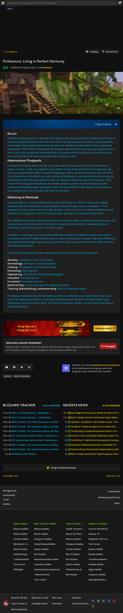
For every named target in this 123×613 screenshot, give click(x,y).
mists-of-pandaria (22, 376)
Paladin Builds (96, 564)
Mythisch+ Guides (22, 544)
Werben (77, 597)
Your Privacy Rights (20, 603)
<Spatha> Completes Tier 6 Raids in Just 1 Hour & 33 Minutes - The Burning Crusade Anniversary (95, 422)
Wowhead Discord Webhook (105, 365)
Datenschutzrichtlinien (82, 603)
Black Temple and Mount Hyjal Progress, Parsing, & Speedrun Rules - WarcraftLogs (95, 454)
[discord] (66, 368)
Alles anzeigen (51, 405)
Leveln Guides (21, 539)
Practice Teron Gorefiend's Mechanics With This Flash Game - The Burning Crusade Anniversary (95, 435)
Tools (6, 499)
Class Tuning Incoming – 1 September (31, 417)
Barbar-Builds (95, 549)
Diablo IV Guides (97, 523)
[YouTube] (114, 601)
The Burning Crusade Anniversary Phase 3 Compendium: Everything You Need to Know (95, 431)
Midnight (18, 569)
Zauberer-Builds (97, 574)
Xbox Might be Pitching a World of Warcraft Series (95, 413)
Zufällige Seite (40, 603)
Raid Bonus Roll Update (23, 454)
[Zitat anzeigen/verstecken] (116, 124)
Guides (6, 504)
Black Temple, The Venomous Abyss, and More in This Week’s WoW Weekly (35, 431)
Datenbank (9, 495)
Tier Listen (19, 564)
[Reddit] (22, 367)
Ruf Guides (40, 554)
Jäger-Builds (95, 569)
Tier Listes (94, 544)
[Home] (6, 605)
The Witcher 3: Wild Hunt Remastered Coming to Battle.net (95, 440)
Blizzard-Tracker (19, 405)
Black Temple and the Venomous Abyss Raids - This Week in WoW (95, 417)
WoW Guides (20, 523)
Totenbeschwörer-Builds (99, 559)
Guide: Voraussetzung (75, 528)
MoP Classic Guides (45, 523)
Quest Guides (41, 549)
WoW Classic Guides (75, 523)
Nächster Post (113, 475)
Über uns (57, 597)
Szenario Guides (42, 564)
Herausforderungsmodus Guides (48, 569)
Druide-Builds (95, 554)
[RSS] (93, 606)
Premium (57, 603)
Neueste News (75, 405)
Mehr (117, 503)
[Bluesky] (6, 367)
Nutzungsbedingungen (20, 609)
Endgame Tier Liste (99, 539)
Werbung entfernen (109, 497)
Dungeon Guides (43, 539)
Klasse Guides (21, 528)
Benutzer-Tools (40, 597)
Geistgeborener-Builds (99, 579)
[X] (98, 601)
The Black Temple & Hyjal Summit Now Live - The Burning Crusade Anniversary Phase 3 (95, 426)
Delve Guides (20, 533)
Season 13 (93, 533)
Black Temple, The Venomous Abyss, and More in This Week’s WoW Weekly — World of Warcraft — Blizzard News (35, 422)
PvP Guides (72, 559)
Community (114, 491)
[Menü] (3, 3)
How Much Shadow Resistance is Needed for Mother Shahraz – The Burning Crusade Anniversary (95, 444)
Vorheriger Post (10, 475)
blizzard (7, 376)
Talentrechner (21, 559)
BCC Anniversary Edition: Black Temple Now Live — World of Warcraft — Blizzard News (35, 435)
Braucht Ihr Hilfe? (20, 597)
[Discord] (93, 601)
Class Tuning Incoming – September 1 (31, 413)
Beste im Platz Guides (75, 533)
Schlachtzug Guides (22, 554)
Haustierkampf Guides (46, 559)
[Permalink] (29, 367)
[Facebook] (14, 367)
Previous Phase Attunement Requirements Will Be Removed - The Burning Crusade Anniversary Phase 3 (95, 449)
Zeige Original (103, 124)
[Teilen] (120, 3)
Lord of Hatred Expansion (99, 528)
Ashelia (48, 67)
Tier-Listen (40, 579)
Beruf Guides (20, 549)
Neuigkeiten (12, 51)
